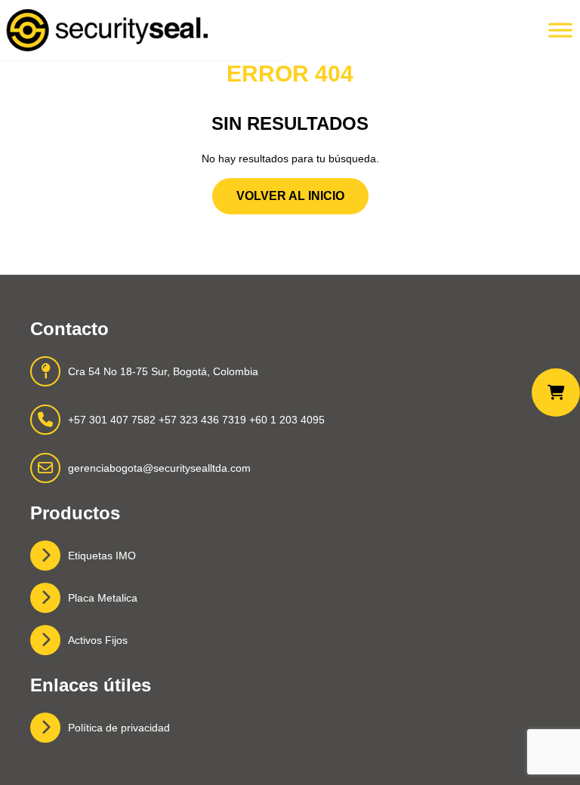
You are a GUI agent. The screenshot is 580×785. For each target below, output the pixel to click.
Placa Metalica (102, 598)
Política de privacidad (119, 728)
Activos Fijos (98, 640)
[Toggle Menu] (560, 30)
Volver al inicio (290, 195)
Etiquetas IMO (102, 556)
